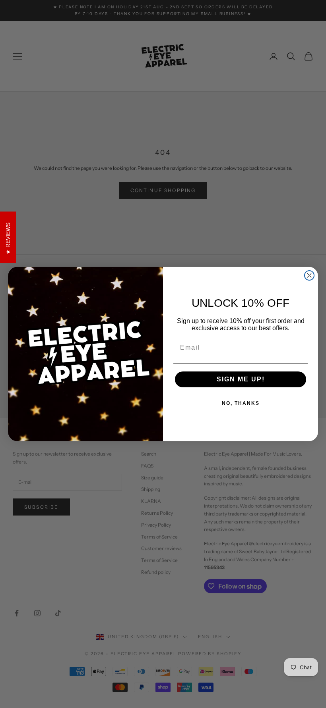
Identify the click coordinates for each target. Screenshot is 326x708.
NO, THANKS (241, 403)
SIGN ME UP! (241, 379)
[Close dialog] (309, 275)
